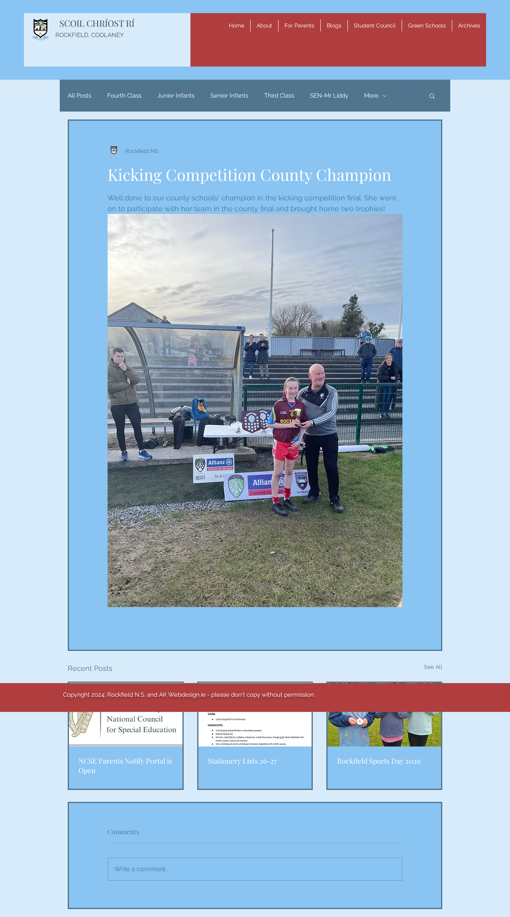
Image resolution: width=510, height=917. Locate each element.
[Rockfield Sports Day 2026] (384, 715)
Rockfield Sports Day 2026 (378, 761)
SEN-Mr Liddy (329, 95)
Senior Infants (229, 95)
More (371, 95)
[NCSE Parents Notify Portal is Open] (125, 715)
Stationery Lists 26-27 (242, 761)
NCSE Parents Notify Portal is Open (125, 765)
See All (433, 667)
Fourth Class (124, 95)
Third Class (279, 95)
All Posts (79, 95)
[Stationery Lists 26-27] (255, 715)
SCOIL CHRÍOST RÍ (96, 23)
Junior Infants (175, 95)
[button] (264, 25)
